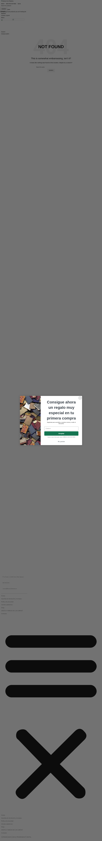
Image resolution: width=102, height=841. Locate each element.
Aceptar (61, 433)
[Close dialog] (80, 398)
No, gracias (61, 441)
